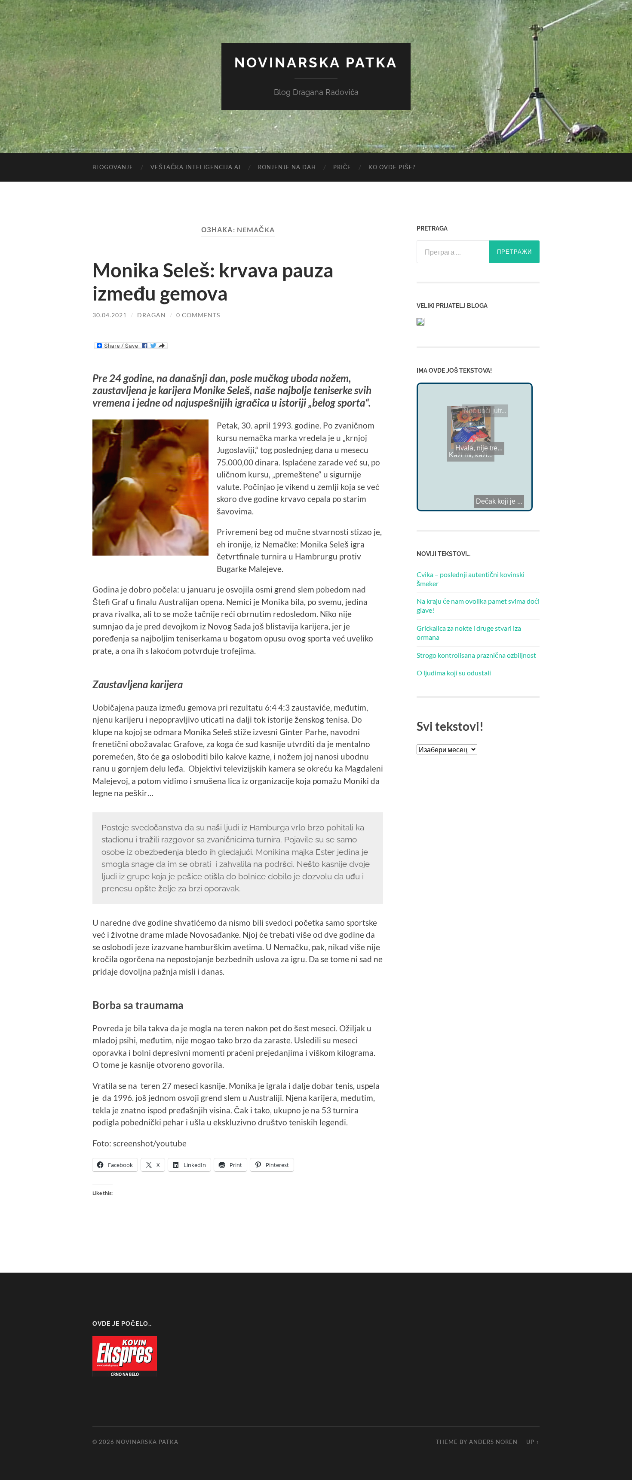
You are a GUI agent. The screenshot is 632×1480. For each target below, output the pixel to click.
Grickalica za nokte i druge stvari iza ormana (469, 632)
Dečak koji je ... (447, 489)
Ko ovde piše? (391, 167)
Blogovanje (112, 167)
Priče (342, 167)
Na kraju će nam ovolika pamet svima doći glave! (478, 605)
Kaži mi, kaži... (505, 443)
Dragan (151, 315)
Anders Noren (493, 1441)
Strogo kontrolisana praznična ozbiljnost (476, 655)
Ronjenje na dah (287, 167)
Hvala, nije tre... (472, 443)
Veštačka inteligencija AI (195, 167)
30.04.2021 (109, 315)
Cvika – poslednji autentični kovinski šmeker (471, 578)
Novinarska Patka (316, 62)
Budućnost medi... (472, 461)
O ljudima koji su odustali (454, 673)
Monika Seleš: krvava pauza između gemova (213, 281)
